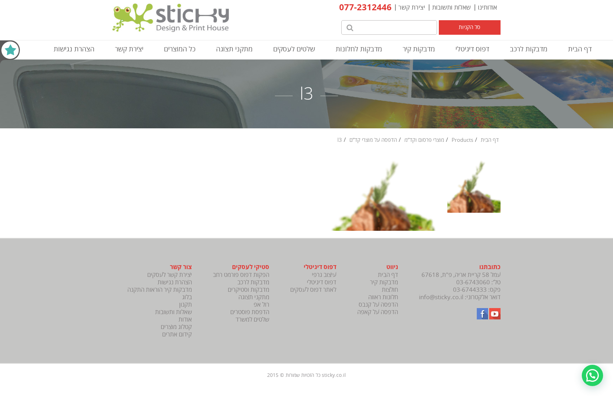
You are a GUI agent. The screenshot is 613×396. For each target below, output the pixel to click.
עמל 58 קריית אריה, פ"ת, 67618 (461, 275)
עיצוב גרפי (324, 275)
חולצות (390, 290)
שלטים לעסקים (294, 49)
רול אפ (261, 304)
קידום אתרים (177, 334)
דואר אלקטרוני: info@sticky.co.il (460, 297)
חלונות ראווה (383, 297)
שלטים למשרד (252, 319)
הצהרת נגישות (74, 49)
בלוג (187, 297)
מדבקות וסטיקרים (248, 290)
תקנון (185, 304)
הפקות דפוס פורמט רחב (241, 275)
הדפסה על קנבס (378, 304)
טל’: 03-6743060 (478, 282)
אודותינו (487, 7)
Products (462, 140)
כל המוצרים (179, 49)
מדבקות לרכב (528, 49)
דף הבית (580, 49)
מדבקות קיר (419, 49)
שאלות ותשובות (451, 7)
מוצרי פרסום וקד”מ (424, 140)
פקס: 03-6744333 (477, 290)
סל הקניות (469, 27)
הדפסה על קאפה (377, 312)
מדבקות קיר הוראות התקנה (159, 290)
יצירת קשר (411, 7)
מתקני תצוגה (234, 49)
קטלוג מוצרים (176, 327)
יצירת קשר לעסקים (169, 275)
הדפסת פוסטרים (249, 312)
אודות (185, 319)
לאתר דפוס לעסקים (313, 290)
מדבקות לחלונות (359, 49)
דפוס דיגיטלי (472, 49)
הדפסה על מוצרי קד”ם (373, 140)
